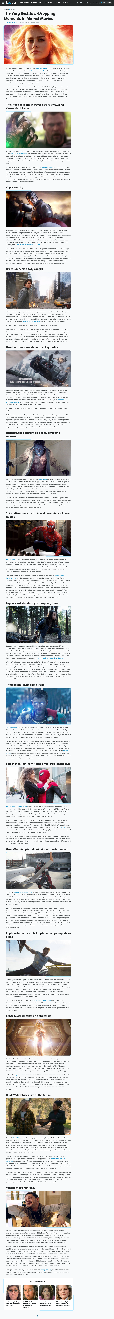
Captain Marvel (20, 1075)
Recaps (57, 3)
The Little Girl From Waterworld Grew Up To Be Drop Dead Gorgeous (29, 1304)
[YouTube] (81, 3)
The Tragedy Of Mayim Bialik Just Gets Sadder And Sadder (13, 1303)
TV (40, 3)
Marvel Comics (41, 68)
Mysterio (64, 827)
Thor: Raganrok (11, 727)
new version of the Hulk (31, 321)
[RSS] (97, 3)
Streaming (48, 3)
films (42, 479)
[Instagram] (87, 3)
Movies (34, 3)
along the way (46, 1270)
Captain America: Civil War (23, 892)
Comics (65, 3)
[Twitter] (84, 3)
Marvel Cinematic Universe (45, 167)
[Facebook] (78, 3)
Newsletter (107, 3)
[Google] (94, 3)
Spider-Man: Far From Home (16, 807)
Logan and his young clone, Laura (50, 658)
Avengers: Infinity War (19, 154)
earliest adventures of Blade (36, 71)
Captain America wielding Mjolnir (28, 245)
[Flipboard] (90, 3)
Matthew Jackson (11, 22)
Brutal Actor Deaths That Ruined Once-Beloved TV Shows (45, 1303)
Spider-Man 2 (11, 560)
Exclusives (24, 3)
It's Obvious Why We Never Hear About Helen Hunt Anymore (63, 1303)
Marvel (13, 9)
